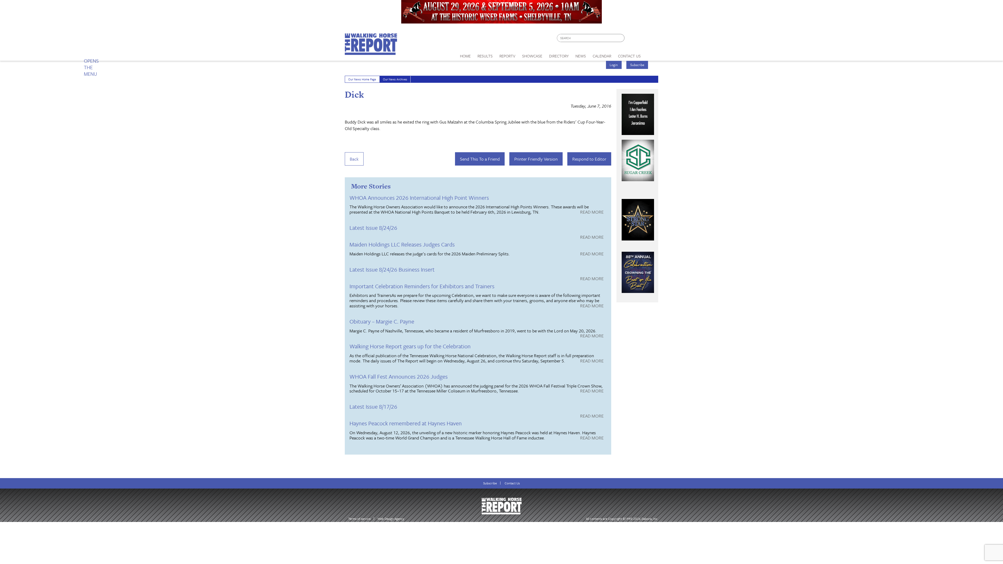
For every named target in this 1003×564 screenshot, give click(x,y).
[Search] (620, 38)
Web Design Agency (390, 518)
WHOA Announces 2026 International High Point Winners (419, 197)
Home (465, 56)
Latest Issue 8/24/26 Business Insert (392, 269)
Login (614, 64)
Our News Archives (395, 79)
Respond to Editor (589, 159)
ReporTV (507, 56)
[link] (465, 54)
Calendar (602, 56)
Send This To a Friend (480, 159)
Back (354, 159)
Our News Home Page (362, 79)
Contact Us (512, 483)
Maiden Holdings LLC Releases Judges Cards (402, 244)
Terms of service (359, 518)
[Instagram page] (651, 39)
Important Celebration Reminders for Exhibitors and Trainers (421, 286)
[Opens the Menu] (651, 54)
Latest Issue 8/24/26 (373, 228)
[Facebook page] (631, 39)
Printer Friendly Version (536, 159)
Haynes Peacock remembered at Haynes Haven (405, 423)
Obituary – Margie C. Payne (381, 321)
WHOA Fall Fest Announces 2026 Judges (398, 376)
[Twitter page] (641, 39)
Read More (592, 212)
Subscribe (637, 64)
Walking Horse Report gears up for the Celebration (410, 346)
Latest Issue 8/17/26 (373, 406)
